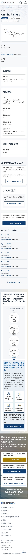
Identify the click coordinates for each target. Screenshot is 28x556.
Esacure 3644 (5, 235)
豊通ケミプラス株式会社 (7, 540)
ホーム (3, 7)
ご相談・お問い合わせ (15, 223)
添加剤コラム (5, 514)
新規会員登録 (15, 460)
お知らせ (3, 520)
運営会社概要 (4, 533)
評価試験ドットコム (6, 547)
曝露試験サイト (5, 545)
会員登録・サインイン (15, 204)
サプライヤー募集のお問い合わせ (15, 483)
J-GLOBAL (4, 549)
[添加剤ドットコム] (7, 2)
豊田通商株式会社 (5, 543)
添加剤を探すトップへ (15, 282)
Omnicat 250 (5, 253)
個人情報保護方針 (5, 535)
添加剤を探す (9, 7)
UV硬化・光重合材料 (7, 54)
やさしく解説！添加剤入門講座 (10, 517)
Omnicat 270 (5, 262)
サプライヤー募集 (6, 529)
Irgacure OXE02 (6, 244)
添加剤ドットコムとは (7, 507)
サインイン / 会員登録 (13, 181)
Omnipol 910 (5, 271)
